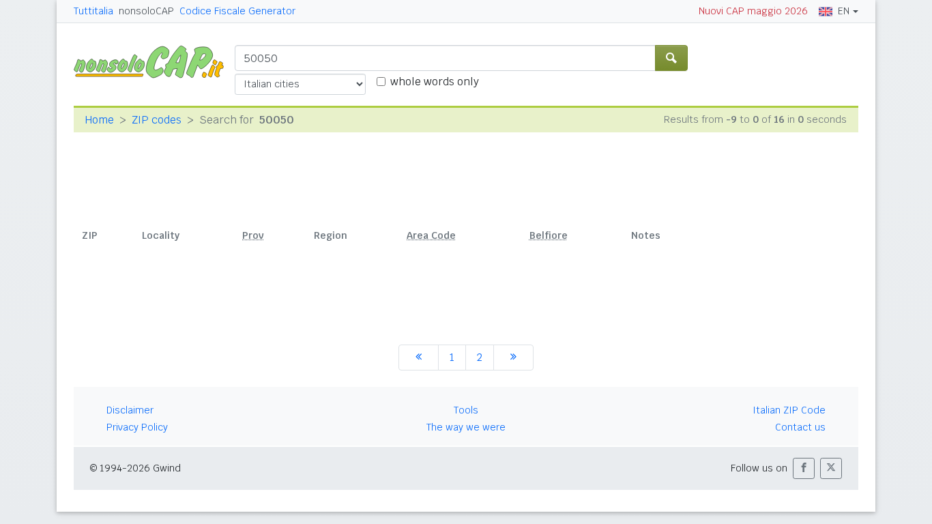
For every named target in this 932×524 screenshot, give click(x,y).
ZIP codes (156, 120)
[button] (804, 468)
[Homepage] (154, 61)
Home (99, 120)
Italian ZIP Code (789, 410)
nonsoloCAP (146, 11)
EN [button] (843, 11)
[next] (513, 357)
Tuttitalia (93, 11)
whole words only (434, 81)
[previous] (418, 357)
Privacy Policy (137, 427)
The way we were (466, 427)
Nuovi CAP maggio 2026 (753, 11)
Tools (466, 410)
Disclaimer (130, 410)
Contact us (800, 427)
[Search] (671, 58)
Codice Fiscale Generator (237, 11)
